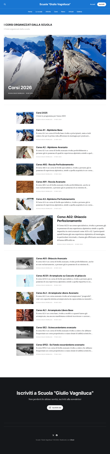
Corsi (56, 12)
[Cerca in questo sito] (4, 4)
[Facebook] (57, 435)
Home (30, 12)
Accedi (92, 4)
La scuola (39, 12)
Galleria (79, 12)
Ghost (72, 440)
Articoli (71, 12)
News (63, 12)
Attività (48, 12)
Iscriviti (101, 4)
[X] (53, 435)
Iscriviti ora (56, 408)
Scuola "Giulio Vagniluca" (55, 4)
